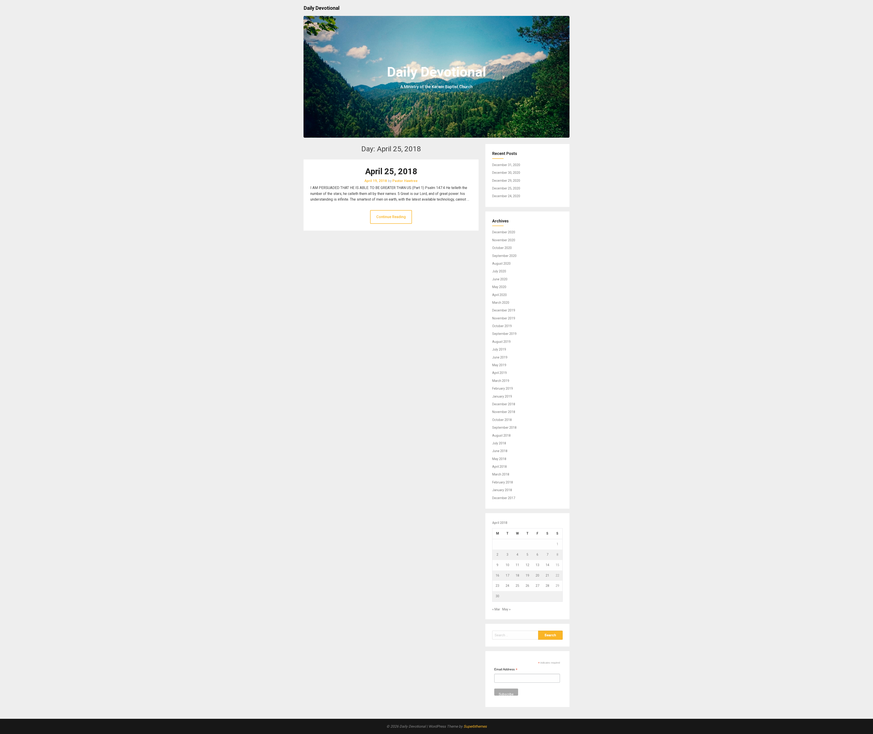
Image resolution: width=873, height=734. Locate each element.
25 (517, 585)
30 (497, 596)
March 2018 (500, 474)
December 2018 (503, 404)
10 (507, 565)
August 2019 (501, 341)
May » (506, 609)
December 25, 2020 (506, 188)
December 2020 (503, 232)
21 (547, 575)
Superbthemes (475, 726)
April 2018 (499, 466)
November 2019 (503, 318)
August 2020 (501, 263)
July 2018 (499, 443)
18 (517, 575)
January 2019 (502, 396)
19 (527, 575)
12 (527, 565)
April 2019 (499, 373)
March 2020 (500, 302)
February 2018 (502, 482)
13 (537, 565)
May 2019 (499, 365)
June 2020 (499, 279)
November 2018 (503, 412)
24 (507, 585)
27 (537, 585)
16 (497, 575)
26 (527, 585)
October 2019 (502, 326)
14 (547, 565)
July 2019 (499, 349)
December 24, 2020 (506, 196)
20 (537, 575)
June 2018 (499, 451)
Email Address (505, 669)
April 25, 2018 (391, 171)
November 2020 (503, 240)
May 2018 (499, 459)
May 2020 (499, 287)
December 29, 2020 (506, 180)
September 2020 (504, 256)
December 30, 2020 (506, 172)
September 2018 (504, 427)
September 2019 (504, 334)
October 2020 (502, 248)
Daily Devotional (321, 8)
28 (547, 585)
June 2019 (499, 357)
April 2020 (499, 295)
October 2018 (502, 420)
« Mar (496, 609)
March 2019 (500, 381)
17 (507, 575)
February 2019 (502, 388)
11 (517, 565)
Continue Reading (391, 217)
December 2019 (503, 310)
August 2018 (501, 435)
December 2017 (503, 498)
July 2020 (499, 271)
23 (497, 585)
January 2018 (502, 490)
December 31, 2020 (506, 165)
